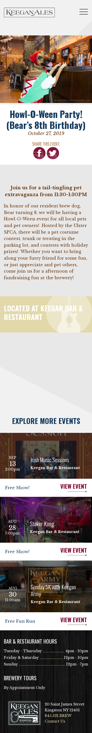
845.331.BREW (58, 715)
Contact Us (55, 721)
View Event (73, 486)
